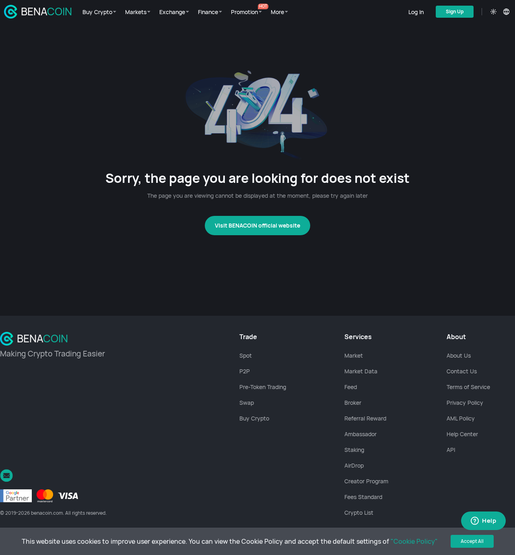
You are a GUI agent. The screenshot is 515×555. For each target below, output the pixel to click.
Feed (350, 387)
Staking (354, 450)
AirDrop (354, 465)
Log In (416, 12)
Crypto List (358, 512)
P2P (244, 371)
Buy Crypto (254, 418)
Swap (246, 402)
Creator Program (366, 481)
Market (353, 355)
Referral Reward (365, 418)
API (451, 450)
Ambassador (360, 434)
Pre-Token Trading (262, 387)
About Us (459, 355)
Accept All (472, 541)
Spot (245, 355)
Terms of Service (468, 387)
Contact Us (462, 371)
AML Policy (461, 418)
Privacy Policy (465, 402)
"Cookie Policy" (414, 541)
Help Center (462, 434)
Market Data (360, 371)
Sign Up (455, 11)
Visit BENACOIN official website (257, 225)
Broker (352, 402)
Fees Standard (363, 497)
